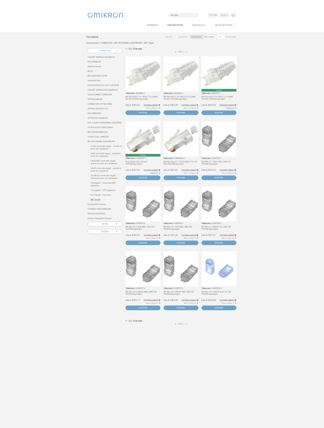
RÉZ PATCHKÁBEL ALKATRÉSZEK (128, 43)
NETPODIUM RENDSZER (98, 132)
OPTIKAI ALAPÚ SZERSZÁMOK (100, 127)
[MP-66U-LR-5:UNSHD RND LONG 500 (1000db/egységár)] (143, 268)
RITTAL (105, 224)
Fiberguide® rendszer (97, 204)
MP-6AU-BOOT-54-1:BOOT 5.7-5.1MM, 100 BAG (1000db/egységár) (217, 98)
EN (210, 15)
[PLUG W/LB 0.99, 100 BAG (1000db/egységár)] (143, 138)
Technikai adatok (151, 105)
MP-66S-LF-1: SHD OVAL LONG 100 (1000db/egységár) (216, 163)
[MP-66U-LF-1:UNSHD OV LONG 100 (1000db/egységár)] (218, 203)
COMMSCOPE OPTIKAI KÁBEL (100, 104)
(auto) (223, 15)
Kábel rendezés (94, 66)
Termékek (152, 25)
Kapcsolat (198, 25)
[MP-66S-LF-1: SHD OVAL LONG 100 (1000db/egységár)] (218, 138)
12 (220, 37)
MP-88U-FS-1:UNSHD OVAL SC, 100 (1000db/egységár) (216, 293)
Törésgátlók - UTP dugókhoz (103, 190)
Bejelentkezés (223, 25)
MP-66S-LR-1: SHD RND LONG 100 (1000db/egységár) (178, 228)
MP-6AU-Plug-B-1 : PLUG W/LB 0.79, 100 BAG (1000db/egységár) (180, 163)
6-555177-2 (140, 288)
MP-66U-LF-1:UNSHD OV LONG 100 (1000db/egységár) (216, 228)
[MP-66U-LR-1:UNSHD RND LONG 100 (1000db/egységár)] (181, 268)
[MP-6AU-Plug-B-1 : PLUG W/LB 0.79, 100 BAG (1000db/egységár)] (181, 138)
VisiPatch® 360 (94, 80)
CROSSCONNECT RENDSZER (100, 94)
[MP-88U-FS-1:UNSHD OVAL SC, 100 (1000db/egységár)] (218, 268)
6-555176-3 (216, 223)
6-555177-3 (178, 288)
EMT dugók (95, 199)
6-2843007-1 (141, 158)
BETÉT (90, 71)
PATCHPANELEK (94, 62)
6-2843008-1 (179, 158)
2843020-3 (178, 93)
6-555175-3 (178, 223)
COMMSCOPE (106, 43)
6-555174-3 (216, 158)
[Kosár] (233, 15)
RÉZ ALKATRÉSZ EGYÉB (97, 76)
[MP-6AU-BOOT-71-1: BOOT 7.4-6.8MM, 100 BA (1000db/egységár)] (143, 73)
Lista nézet (196, 37)
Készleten (183, 37)
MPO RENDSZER (94, 113)
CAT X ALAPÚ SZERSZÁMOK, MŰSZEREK (105, 123)
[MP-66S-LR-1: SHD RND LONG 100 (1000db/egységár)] (181, 203)
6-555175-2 (140, 223)
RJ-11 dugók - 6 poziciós (101, 195)
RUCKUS (105, 231)
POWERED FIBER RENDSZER (99, 209)
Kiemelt (169, 37)
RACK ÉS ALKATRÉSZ (96, 214)
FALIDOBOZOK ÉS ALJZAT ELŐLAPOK (103, 85)
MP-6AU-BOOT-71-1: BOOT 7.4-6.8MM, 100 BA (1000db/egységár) (142, 98)
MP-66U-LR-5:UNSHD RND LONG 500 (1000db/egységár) (141, 293)
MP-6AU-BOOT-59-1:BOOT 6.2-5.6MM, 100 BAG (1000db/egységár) (180, 98)
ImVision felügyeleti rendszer (100, 218)
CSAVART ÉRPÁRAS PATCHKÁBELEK (103, 90)
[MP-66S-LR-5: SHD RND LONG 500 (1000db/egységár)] (143, 203)
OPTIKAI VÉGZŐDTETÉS (98, 109)
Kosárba (143, 112)
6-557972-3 (216, 288)
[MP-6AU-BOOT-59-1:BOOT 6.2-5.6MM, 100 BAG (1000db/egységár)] (181, 73)
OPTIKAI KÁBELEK (95, 99)
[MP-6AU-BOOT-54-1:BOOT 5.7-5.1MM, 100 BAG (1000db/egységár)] (218, 73)
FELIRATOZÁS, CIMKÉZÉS (98, 137)
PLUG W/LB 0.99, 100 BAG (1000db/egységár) (136, 163)
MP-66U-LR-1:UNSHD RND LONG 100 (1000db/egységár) (179, 293)
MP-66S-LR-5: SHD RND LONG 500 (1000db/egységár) (140, 228)
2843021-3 (215, 93)
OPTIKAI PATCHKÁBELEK (98, 118)
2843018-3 (140, 93)
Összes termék (92, 43)
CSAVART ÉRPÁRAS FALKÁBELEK (101, 57)
